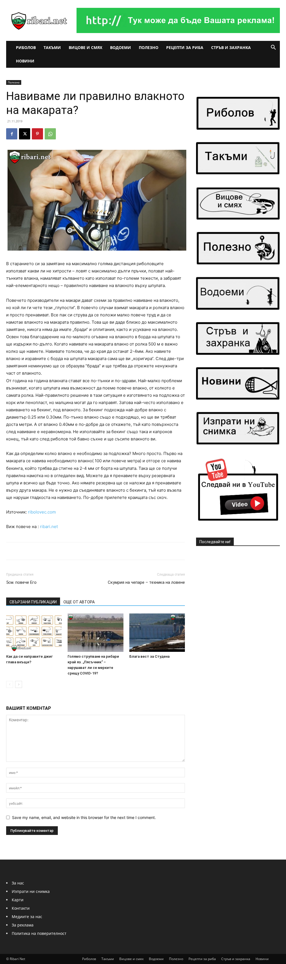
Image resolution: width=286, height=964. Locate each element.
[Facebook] (11, 133)
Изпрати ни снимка (31, 891)
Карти (17, 899)
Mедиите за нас (27, 916)
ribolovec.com (42, 512)
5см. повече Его (21, 582)
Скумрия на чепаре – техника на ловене (146, 582)
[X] (24, 133)
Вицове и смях (85, 47)
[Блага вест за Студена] (157, 632)
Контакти (21, 908)
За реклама (23, 925)
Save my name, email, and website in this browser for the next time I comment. (84, 817)
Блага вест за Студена (149, 656)
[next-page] (18, 684)
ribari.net (49, 526)
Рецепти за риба (184, 47)
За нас (18, 883)
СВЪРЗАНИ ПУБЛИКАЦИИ (33, 602)
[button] (273, 48)
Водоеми (120, 47)
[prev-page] (9, 684)
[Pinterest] (37, 133)
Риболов (26, 47)
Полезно (148, 47)
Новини (25, 61)
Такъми (52, 47)
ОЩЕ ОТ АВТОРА (79, 602)
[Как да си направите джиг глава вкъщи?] (34, 632)
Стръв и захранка (231, 47)
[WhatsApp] (50, 133)
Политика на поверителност (39, 933)
